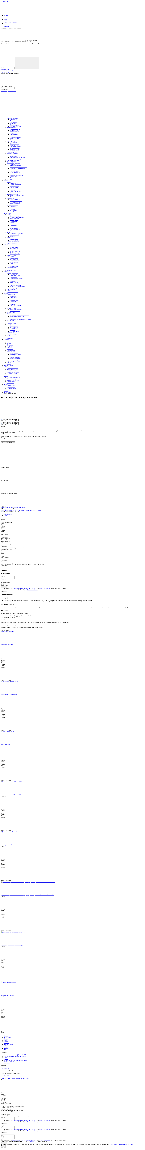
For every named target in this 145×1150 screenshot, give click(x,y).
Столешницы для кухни (13, 160)
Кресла (8, 237)
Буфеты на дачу (14, 130)
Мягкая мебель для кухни (13, 163)
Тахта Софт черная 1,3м (7, 744)
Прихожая (6, 339)
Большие (9, 343)
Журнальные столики (12, 205)
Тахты (8, 232)
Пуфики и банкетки (12, 243)
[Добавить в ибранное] (72, 406)
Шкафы (6, 244)
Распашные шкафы (11, 255)
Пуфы (8, 290)
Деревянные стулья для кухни (17, 157)
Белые (11, 252)
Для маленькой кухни (15, 135)
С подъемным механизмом (16, 233)
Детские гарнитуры (12, 308)
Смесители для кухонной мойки (18, 168)
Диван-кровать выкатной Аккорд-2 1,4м (11, 794)
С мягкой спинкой (14, 235)
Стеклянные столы (14, 150)
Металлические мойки (15, 165)
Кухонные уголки (11, 133)
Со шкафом (10, 349)
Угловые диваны (14, 228)
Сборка (5, 19)
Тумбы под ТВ (10, 198)
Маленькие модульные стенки (17, 195)
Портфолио (7, 1063)
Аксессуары (10, 338)
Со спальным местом (15, 137)
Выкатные (12, 222)
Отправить (3, 591)
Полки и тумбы (11, 211)
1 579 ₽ (2, 428)
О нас (5, 23)
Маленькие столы (14, 144)
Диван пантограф (14, 216)
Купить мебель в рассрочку (11, 22)
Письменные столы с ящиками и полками (20, 319)
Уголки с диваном (14, 138)
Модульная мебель (8, 365)
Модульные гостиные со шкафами (18, 197)
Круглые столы (14, 142)
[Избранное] (12, 102)
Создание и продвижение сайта (9, 1113)
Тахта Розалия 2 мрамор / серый (9, 694)
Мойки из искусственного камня (18, 167)
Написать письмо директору (8, 1078)
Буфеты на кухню (14, 131)
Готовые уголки (14, 134)
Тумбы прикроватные (12, 292)
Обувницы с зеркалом (15, 359)
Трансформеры (13, 210)
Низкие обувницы (14, 355)
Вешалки (9, 362)
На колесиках (13, 206)
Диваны (9, 214)
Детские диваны (11, 312)
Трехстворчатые (14, 248)
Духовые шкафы (14, 173)
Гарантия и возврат (9, 16)
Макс (2, 70)
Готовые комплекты (15, 311)
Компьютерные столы (12, 370)
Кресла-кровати (14, 239)
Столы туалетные (11, 289)
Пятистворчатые (14, 266)
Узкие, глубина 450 (15, 254)
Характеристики (8, 514)
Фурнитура (9, 179)
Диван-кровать (13, 225)
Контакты (6, 26)
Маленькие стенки (14, 186)
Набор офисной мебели (13, 372)
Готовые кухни (13, 119)
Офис (5, 366)
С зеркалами (13, 249)
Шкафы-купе (10, 245)
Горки (8, 336)
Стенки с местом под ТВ (16, 191)
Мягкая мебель (7, 213)
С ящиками (12, 264)
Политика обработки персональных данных (15, 1056)
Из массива (12, 281)
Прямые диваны (14, 230)
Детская (6, 293)
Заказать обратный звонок (22, 1078)
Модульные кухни (14, 120)
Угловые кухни (14, 123)
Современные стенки (15, 188)
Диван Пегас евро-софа (7, 644)
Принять (3, 1145)
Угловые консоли (11, 270)
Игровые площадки (12, 334)
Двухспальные (13, 274)
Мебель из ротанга (8, 384)
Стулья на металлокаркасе (16, 159)
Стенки (8, 182)
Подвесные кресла (11, 388)
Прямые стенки (14, 187)
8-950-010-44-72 (5, 72)
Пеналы (12, 256)
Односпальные (13, 277)
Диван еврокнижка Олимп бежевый (10, 844)
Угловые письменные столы (17, 316)
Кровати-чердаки (14, 302)
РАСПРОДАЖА (5, 1)
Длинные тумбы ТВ (15, 199)
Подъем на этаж (6, 438)
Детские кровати (11, 294)
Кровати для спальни (12, 273)
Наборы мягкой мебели (13, 241)
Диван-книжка (13, 221)
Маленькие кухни (14, 125)
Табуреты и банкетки (12, 153)
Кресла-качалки (11, 387)
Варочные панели (14, 171)
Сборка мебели (6, 433)
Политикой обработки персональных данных (23, 588)
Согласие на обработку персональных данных (15, 1060)
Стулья (8, 154)
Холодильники (13, 176)
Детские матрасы (11, 381)
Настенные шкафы (14, 331)
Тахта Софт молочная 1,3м (7, 995)
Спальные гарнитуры (12, 288)
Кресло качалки (14, 240)
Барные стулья (13, 156)
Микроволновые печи (15, 178)
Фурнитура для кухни (15, 126)
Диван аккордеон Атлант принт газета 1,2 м (12, 945)
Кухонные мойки (11, 164)
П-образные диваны (15, 229)
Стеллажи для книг (12, 267)
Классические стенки (15, 184)
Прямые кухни (13, 122)
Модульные (10, 345)
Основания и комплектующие (17, 286)
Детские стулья (10, 320)
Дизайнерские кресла (12, 368)
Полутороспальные (15, 275)
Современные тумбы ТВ (16, 201)
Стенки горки (13, 190)
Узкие (8, 342)
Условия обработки (32, 590)
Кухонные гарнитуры (12, 118)
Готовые (9, 340)
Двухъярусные (13, 279)
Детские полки (10, 332)
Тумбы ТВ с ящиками (15, 203)
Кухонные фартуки (11, 161)
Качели (8, 335)
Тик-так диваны (14, 220)
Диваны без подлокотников (17, 217)
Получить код (4, 89)
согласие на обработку (45, 588)
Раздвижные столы (14, 148)
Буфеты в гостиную (15, 129)
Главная (6, 391)
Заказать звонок (5, 69)
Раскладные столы (14, 149)
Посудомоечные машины (16, 175)
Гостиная (6, 180)
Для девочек (13, 296)
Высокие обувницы (15, 357)
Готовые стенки (14, 183)
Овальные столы (14, 145)
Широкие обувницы (15, 361)
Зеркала (9, 364)
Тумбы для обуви (11, 351)
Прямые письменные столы (17, 317)
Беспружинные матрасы (13, 380)
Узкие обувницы (14, 353)
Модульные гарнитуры (16, 309)
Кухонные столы (11, 141)
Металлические (14, 282)
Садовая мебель (11, 385)
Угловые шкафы (14, 262)
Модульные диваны (15, 218)
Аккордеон (12, 226)
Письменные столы (12, 373)
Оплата (5, 1057)
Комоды (9, 321)
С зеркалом (12, 263)
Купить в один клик (10, 442)
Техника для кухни (11, 169)
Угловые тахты (13, 236)
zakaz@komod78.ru (5, 1076)
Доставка (6, 15)
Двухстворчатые (14, 247)
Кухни (5, 116)
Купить (2, 442)
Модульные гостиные (12, 194)
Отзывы (6, 24)
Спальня (6, 271)
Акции (5, 20)
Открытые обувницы (15, 358)
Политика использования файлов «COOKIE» (15, 1055)
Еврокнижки (13, 224)
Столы (8, 313)
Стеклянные (13, 209)
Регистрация (4, 91)
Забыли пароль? (12, 91)
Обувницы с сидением (15, 354)
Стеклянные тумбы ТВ (16, 202)
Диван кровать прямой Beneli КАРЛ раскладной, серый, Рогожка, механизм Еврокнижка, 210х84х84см (27, 895)
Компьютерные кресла (12, 369)
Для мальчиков (13, 297)
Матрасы (6, 376)
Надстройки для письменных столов (19, 315)
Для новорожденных (15, 298)
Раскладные (13, 207)
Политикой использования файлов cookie (122, 1144)
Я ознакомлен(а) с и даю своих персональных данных (34, 588)
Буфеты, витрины (11, 127)
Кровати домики (14, 300)
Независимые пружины (13, 379)
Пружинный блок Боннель (13, 377)
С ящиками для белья (15, 285)
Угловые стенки (14, 192)
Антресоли (9, 269)
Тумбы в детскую (11, 323)
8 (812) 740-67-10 (8, 70)
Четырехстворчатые (15, 251)
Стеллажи (12, 330)
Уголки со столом (14, 139)
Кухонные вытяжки (15, 172)
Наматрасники (10, 383)
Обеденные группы (12, 152)
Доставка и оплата (8, 517)
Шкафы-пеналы (14, 328)
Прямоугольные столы (15, 146)
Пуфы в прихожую (11, 350)
